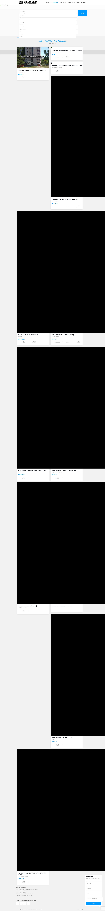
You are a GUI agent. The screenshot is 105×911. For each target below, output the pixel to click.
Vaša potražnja (71, 2)
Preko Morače (54, 67)
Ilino (52, 739)
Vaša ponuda (63, 2)
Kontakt (83, 2)
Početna (18, 37)
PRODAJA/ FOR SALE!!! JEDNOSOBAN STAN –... (65, 199)
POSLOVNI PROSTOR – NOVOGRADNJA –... (64, 470)
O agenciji (48, 2)
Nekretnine (55, 2)
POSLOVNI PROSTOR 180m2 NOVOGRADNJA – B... (32, 470)
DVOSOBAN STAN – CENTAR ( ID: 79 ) (63, 335)
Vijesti (78, 2)
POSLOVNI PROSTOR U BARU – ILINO (62, 737)
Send (93, 903)
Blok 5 (19, 72)
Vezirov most (54, 51)
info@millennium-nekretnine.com (26, 893)
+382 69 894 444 (23, 891)
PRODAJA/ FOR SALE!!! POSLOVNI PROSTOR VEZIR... (67, 50)
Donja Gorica (54, 472)
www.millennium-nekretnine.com (26, 895)
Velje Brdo (20, 607)
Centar (53, 201)
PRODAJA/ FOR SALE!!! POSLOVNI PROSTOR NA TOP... (67, 66)
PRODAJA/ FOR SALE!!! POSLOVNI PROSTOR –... (32, 70)
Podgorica (23, 72)
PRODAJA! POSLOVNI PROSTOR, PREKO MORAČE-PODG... (32, 873)
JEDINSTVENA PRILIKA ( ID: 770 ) (27, 606)
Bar (19, 472)
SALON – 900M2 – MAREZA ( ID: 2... (28, 335)
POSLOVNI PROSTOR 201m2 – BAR (62, 606)
